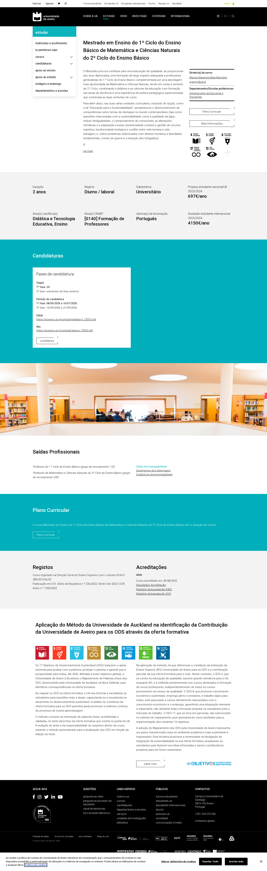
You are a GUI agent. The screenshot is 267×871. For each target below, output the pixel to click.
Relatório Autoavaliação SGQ (153, 593)
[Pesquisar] (233, 16)
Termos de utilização (63, 836)
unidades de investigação (131, 818)
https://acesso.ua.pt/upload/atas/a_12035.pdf (64, 330)
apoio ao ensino (45, 70)
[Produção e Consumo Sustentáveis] (196, 152)
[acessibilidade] (218, 16)
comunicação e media (169, 822)
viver (123, 16)
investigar (139, 16)
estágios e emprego (48, 84)
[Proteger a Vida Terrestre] (146, 653)
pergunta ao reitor (93, 796)
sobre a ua (90, 16)
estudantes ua (164, 800)
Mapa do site (103, 836)
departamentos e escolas (51, 90)
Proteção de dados (41, 836)
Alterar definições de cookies (178, 861)
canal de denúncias (94, 808)
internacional (180, 16)
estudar (109, 16)
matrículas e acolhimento (51, 43)
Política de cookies (36, 865)
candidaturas (43, 63)
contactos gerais (205, 820)
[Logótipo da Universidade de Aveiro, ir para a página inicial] (46, 17)
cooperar (158, 16)
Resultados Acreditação (151, 585)
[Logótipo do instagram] (39, 797)
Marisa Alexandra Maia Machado (208, 77)
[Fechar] (261, 861)
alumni (160, 809)
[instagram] (66, 3)
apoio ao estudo (45, 77)
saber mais (150, 763)
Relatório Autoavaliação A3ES (154, 589)
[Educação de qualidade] (196, 139)
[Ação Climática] (212, 152)
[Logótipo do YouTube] (60, 797)
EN (225, 16)
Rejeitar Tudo (210, 861)
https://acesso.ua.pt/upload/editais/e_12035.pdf (66, 319)
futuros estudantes (167, 796)
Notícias (37, 3)
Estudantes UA (111, 3)
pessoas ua (162, 813)
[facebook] (59, 3)
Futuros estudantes (92, 3)
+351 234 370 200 (205, 813)
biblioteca (122, 822)
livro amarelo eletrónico (96, 813)
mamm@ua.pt (197, 81)
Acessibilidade (85, 836)
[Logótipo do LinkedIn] (53, 797)
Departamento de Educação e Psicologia (206, 95)
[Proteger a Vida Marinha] (128, 653)
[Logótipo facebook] (34, 797)
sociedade (162, 818)
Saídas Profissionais (56, 452)
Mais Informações (212, 123)
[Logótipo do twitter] (46, 797)
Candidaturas (48, 256)
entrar (227, 3)
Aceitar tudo (236, 861)
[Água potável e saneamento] (227, 139)
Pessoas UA (163, 3)
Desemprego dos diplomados (153, 470)
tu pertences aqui (46, 50)
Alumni (151, 3)
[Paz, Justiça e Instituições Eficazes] (163, 653)
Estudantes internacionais (133, 3)
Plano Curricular (212, 111)
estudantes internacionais (170, 805)
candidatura (47, 340)
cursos (39, 57)
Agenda (49, 3)
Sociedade (176, 3)
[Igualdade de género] (212, 139)
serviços (122, 813)
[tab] (54, 43)
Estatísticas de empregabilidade (154, 474)
